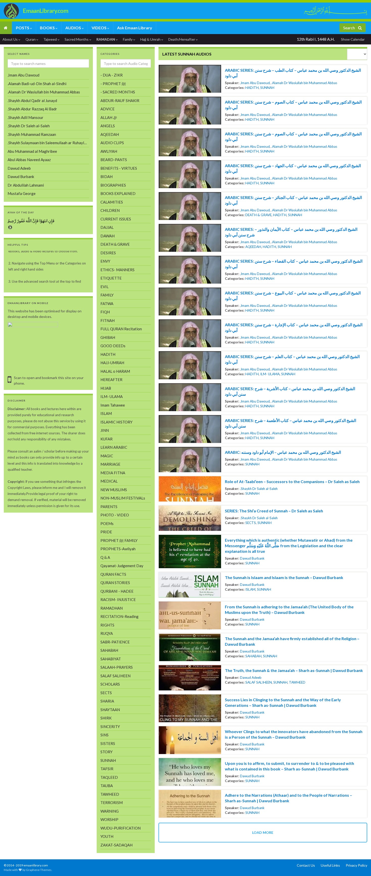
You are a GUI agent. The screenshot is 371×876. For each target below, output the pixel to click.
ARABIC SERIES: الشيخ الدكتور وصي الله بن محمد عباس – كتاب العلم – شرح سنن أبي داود (292, 359)
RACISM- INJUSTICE (118, 599)
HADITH (252, 88)
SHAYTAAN (110, 709)
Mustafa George (22, 193)
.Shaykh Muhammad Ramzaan (32, 134)
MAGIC (106, 456)
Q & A (105, 557)
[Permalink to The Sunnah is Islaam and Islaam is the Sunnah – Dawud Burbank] (190, 584)
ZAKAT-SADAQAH (116, 845)
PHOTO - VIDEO (114, 515)
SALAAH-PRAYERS (116, 667)
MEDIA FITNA (112, 472)
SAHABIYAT (110, 659)
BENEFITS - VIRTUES (118, 168)
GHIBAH (107, 337)
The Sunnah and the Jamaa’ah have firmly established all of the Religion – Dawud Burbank (292, 641)
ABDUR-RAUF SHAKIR (119, 100)
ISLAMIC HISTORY (116, 422)
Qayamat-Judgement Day (121, 565)
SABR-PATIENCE (115, 642)
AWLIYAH (108, 151)
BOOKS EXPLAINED (118, 193)
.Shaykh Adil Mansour (25, 117)
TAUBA (106, 785)
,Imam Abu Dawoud (255, 83)
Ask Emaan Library (134, 27)
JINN (104, 430)
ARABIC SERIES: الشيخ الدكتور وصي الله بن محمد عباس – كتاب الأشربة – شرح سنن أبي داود (290, 391)
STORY (106, 751)
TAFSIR (106, 768)
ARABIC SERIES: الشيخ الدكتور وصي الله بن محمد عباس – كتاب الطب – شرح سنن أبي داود (293, 73)
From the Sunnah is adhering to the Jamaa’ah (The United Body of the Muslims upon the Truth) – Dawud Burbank (289, 609)
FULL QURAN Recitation (121, 329)
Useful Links (330, 865)
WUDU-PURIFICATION (120, 828)
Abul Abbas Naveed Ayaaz (29, 159)
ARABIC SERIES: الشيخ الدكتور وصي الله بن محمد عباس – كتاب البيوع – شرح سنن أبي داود (293, 295)
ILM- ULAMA (270, 374)
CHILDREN (110, 210)
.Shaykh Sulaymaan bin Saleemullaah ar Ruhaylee (48, 142)
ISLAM (250, 589)
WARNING (109, 811)
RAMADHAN (111, 608)
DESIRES (108, 253)
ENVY (105, 261)
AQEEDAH (253, 247)
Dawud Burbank (252, 558)
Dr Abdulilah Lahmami (26, 185)
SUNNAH (267, 88)
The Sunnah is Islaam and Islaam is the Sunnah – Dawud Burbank (284, 577)
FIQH (105, 312)
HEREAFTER (111, 379)
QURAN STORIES (115, 582)
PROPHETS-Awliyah (118, 548)
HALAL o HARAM (115, 371)
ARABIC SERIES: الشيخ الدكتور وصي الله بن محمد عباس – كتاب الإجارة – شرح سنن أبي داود (293, 327)
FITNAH (107, 320)
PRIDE (106, 532)
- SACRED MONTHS (117, 92)
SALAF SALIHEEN (258, 682)
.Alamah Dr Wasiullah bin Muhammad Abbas (304, 83)
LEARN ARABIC (113, 447)
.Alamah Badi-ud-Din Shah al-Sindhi (37, 83)
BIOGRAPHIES (113, 185)
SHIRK (106, 718)
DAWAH (107, 236)
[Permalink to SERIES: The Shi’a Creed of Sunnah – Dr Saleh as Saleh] (190, 518)
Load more (262, 832)
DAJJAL (107, 227)
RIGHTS (107, 625)
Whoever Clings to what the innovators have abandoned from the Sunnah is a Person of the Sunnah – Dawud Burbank (293, 734)
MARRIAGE (110, 464)
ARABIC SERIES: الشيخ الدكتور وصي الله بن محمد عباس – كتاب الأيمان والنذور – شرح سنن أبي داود (291, 232)
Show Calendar (353, 39)
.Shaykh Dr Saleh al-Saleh (259, 489)
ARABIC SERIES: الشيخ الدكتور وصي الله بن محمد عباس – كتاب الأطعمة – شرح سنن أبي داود (290, 423)
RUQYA (106, 633)
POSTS (23, 27)
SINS (104, 735)
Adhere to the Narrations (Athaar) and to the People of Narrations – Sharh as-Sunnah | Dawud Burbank (288, 798)
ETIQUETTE (111, 278)
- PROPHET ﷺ (113, 83)
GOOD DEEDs (112, 345)
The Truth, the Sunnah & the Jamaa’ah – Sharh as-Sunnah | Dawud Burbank (294, 670)
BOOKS (48, 27)
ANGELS (107, 125)
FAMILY (107, 295)
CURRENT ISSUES (115, 219)
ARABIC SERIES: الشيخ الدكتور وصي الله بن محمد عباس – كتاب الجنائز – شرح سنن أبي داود (293, 200)
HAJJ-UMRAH (112, 362)
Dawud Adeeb (250, 677)
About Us (10, 39)
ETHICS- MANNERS (117, 269)
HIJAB (105, 388)
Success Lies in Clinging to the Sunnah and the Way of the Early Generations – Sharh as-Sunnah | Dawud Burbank (283, 702)
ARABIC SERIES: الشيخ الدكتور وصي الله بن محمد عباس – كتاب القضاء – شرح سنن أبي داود (293, 264)
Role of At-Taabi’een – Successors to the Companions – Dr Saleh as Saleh (292, 481)
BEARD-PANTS (113, 159)
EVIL (104, 286)
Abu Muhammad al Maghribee (32, 151)
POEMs (107, 523)
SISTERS (107, 743)
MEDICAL (109, 481)
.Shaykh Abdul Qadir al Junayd (32, 100)
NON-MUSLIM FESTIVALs (122, 498)
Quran (30, 39)
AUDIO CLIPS (112, 142)
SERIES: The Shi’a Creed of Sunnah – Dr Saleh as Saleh (274, 510)
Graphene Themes (38, 870)
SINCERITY (110, 726)
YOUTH (106, 836)
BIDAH (106, 176)
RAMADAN (106, 39)
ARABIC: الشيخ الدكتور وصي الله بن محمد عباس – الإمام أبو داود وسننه (283, 452)
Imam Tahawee (112, 405)
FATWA (106, 303)
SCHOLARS (110, 684)
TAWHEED (297, 682)
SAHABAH (253, 656)
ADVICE (107, 109)
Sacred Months (77, 39)
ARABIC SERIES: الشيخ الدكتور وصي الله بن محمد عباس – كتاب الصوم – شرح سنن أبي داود (293, 104)
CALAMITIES (111, 202)
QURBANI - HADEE (117, 591)
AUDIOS (73, 27)
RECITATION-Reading (119, 616)
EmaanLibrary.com (45, 10)
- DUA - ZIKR (111, 75)
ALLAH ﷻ (108, 117)
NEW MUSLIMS (113, 489)
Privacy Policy (356, 865)
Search (349, 27)
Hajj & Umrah (150, 39)
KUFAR (106, 439)
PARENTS (108, 506)
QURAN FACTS (113, 574)
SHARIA (107, 701)
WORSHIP (109, 819)
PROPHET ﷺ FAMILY (119, 540)
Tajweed (50, 39)
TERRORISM (111, 802)
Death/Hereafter (182, 39)
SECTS (250, 523)
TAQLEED (109, 777)
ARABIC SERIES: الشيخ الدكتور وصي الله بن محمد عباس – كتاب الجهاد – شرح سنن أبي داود (293, 168)
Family (128, 39)
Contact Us (306, 865)
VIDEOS (99, 27)
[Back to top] (11, 864)
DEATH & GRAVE (258, 215)
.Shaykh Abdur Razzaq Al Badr (32, 109)
